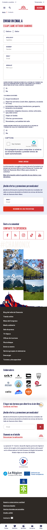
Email (8, 56)
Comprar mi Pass (10, 406)
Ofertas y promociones (14, 118)
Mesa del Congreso (10, 321)
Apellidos (9, 37)
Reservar (40, 8)
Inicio (3, 12)
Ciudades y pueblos (8, 2)
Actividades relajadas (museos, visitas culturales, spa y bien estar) (23, 112)
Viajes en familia (11, 116)
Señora (8, 31)
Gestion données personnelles (13, 509)
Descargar (7, 355)
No (7, 91)
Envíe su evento (9, 347)
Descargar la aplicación (13, 437)
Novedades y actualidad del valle (18, 121)
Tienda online (8, 317)
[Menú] (4, 8)
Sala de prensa (8, 329)
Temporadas (38, 2)
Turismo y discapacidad (12, 360)
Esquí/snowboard (12, 99)
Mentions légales (9, 506)
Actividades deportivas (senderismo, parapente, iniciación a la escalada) (22, 107)
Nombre (8, 47)
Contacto (10, 12)
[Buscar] (10, 8)
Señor (17, 31)
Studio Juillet (8, 513)
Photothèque (8, 342)
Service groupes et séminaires (14, 351)
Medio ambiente (9, 325)
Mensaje (9, 65)
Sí (6, 88)
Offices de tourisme (10, 338)
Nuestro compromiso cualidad (14, 502)
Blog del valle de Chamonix (13, 312)
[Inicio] (23, 8)
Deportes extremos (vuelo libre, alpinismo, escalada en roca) (24, 102)
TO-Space (7, 334)
